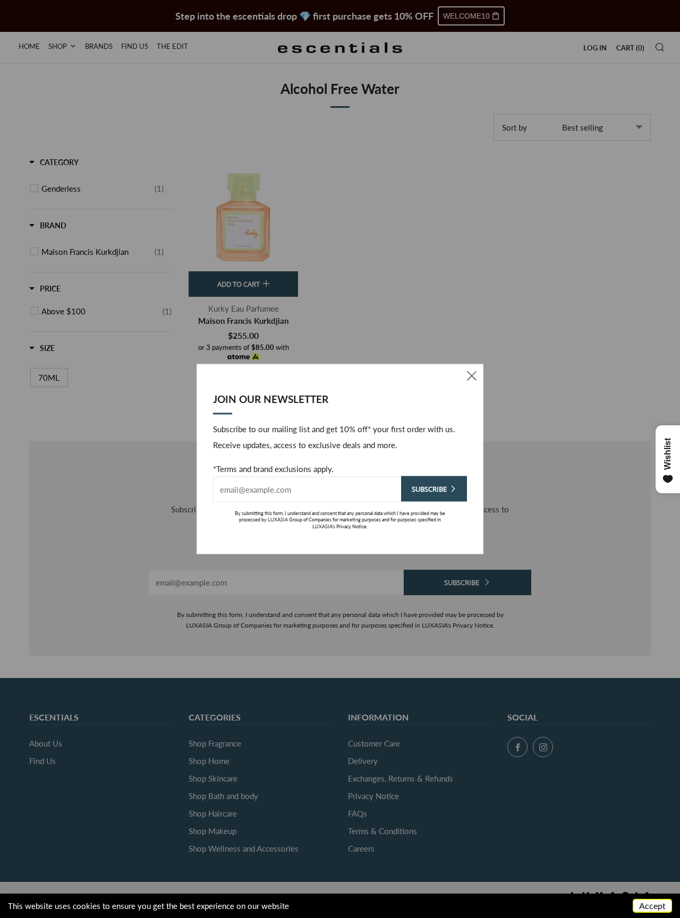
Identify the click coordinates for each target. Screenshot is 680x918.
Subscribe (429, 488)
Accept (652, 905)
